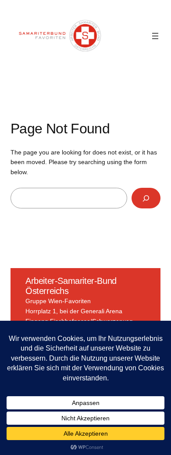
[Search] (146, 198)
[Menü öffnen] (155, 36)
